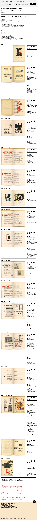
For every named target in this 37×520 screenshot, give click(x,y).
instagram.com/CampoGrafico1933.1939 (9, 507)
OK (32, 3)
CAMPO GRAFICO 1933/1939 (11, 9)
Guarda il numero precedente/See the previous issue (12, 480)
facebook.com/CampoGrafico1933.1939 (9, 506)
